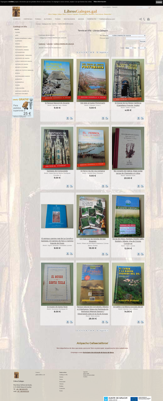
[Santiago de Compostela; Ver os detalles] (57, 169)
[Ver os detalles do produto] (71, 119)
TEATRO (17, 32)
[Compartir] (140, 20)
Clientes (61, 384)
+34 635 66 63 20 (23, 391)
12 (97, 52)
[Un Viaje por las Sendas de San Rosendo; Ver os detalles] (92, 237)
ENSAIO (17, 44)
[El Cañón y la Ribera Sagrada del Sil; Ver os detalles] (128, 305)
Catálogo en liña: (20, 27)
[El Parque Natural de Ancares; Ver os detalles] (57, 101)
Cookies (85, 376)
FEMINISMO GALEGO (21, 47)
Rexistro (114, 7)
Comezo (16, 19)
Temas (57, 19)
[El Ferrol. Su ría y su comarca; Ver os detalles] (92, 169)
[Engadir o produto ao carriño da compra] (67, 119)
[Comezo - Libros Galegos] (16, 11)
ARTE (16, 35)
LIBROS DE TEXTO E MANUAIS (24, 70)
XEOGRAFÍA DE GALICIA (22, 58)
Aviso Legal (86, 373)
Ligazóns (85, 371)
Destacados (62, 381)
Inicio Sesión (107, 7)
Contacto (91, 19)
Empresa (28, 19)
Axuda (81, 19)
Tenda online (62, 372)
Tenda (38, 19)
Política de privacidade (89, 375)
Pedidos (61, 386)
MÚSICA (17, 73)
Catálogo (42, 44)
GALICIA (17, 29)
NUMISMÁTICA (19, 82)
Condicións (62, 388)
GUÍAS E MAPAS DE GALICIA (23, 61)
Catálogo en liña (46, 24)
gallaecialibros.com (40, 374)
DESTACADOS (69, 19)
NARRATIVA (18, 79)
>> (104, 52)
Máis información (100, 2)
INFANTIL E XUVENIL (21, 67)
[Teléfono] (144, 20)
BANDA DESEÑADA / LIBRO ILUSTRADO (23, 40)
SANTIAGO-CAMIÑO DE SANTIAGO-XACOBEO (22, 92)
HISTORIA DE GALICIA (21, 64)
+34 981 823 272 (22, 389)
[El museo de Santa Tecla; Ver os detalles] (57, 305)
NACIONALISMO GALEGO (22, 76)
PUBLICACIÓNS (19, 88)
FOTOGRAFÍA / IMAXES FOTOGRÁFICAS (22, 51)
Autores (48, 19)
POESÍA (17, 85)
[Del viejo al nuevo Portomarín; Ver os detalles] (92, 101)
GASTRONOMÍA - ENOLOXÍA (23, 55)
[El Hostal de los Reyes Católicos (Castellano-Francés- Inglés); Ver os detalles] (128, 101)
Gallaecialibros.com (107, 19)
